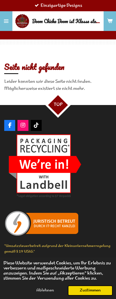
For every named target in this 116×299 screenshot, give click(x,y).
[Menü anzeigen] (6, 21)
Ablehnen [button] (45, 290)
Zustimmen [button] (90, 290)
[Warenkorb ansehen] (110, 21)
